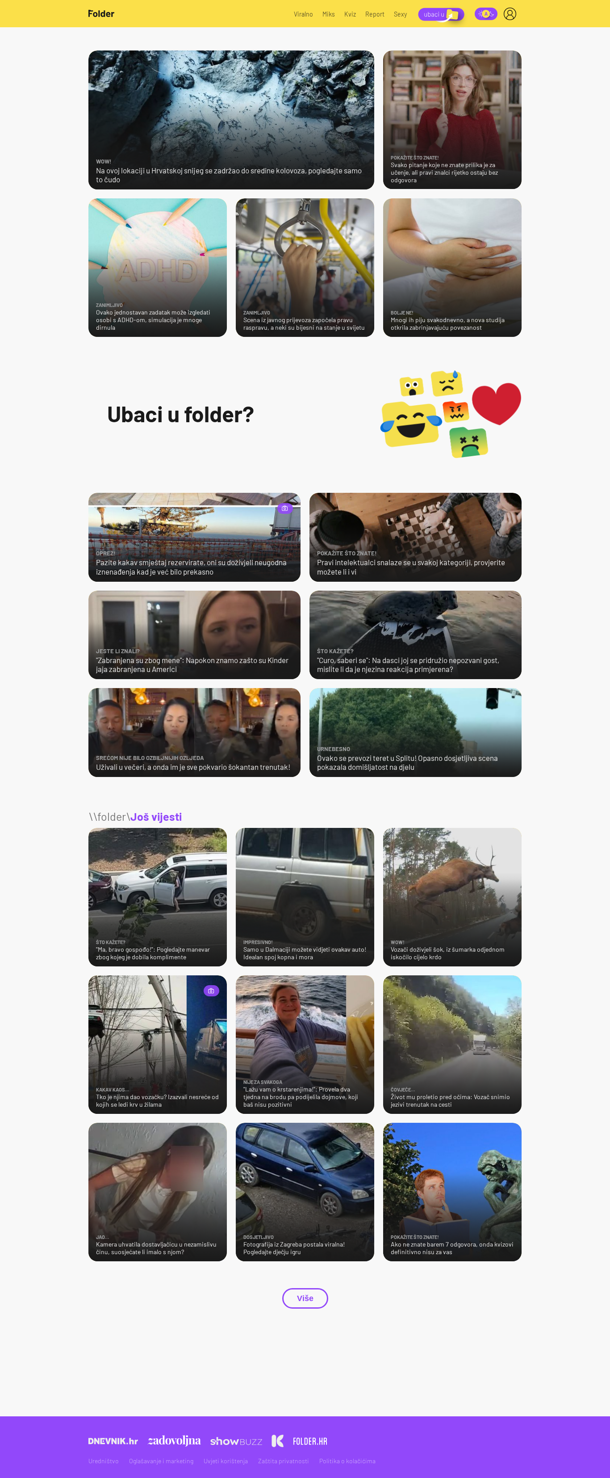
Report (374, 14)
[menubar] (512, 14)
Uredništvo (103, 1461)
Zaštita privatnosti (283, 1461)
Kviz (350, 14)
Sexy (400, 14)
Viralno (303, 14)
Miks (328, 14)
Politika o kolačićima (347, 1461)
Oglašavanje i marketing (161, 1461)
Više (305, 1298)
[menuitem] (512, 14)
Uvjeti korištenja (226, 1461)
